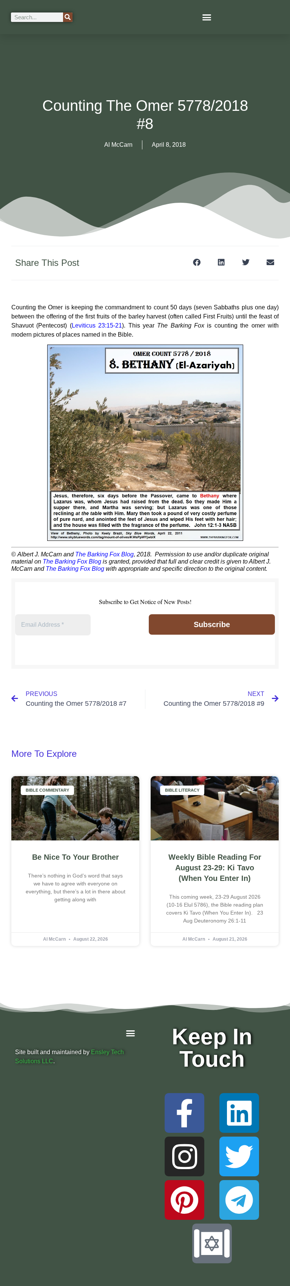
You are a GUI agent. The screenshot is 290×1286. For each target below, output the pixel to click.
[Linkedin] (239, 1113)
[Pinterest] (184, 1200)
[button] (207, 17)
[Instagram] (184, 1156)
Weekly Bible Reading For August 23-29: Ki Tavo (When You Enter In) (214, 867)
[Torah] (212, 1243)
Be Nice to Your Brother (75, 857)
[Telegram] (239, 1200)
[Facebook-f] (184, 1113)
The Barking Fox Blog (104, 554)
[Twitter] (239, 1156)
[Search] (67, 17)
